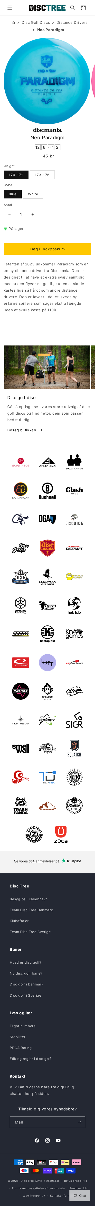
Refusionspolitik (75, 1180)
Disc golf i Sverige (25, 995)
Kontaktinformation (64, 1195)
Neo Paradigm (50, 29)
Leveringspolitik (33, 1195)
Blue (13, 194)
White (33, 194)
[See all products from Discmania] (47, 130)
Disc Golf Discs (36, 22)
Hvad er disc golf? (25, 962)
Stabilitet (17, 1037)
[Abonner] (79, 1122)
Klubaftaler (19, 921)
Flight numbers (22, 1026)
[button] (9, 7)
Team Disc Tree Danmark (31, 910)
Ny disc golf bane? (26, 973)
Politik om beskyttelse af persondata (38, 1188)
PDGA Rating (21, 1048)
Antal (8, 205)
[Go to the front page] (13, 22)
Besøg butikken (21, 430)
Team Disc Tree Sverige (30, 932)
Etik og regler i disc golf (30, 1059)
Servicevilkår (78, 1188)
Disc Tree (27, 1180)
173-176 (42, 175)
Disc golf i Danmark (26, 984)
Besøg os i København (29, 899)
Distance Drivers (72, 22)
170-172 (16, 175)
